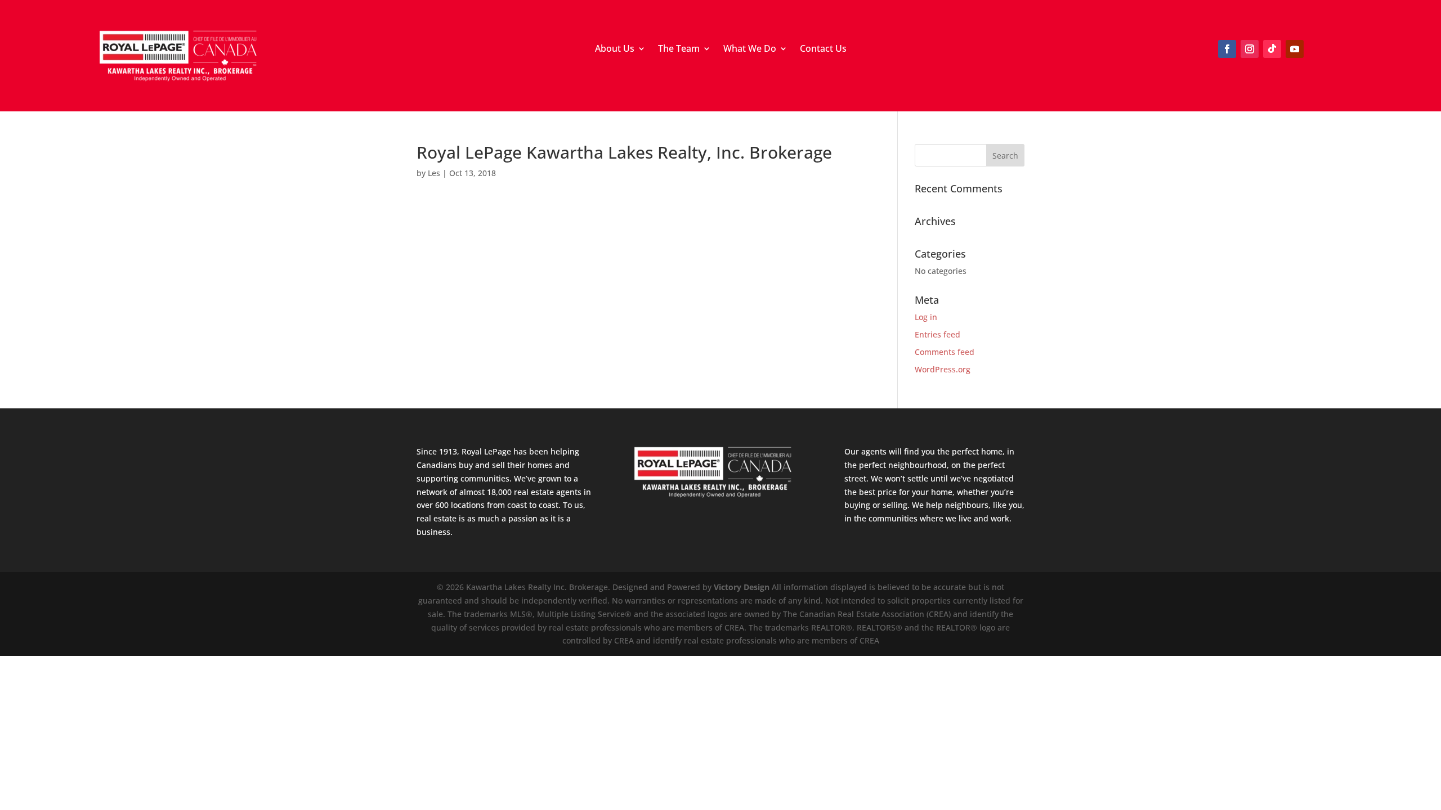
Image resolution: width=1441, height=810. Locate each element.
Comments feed (944, 351)
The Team (679, 49)
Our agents (865, 451)
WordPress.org (942, 369)
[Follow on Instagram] (1250, 49)
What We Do (749, 49)
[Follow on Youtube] (1295, 49)
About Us (614, 49)
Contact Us (823, 49)
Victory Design (741, 587)
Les (434, 173)
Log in (926, 317)
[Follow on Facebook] (1227, 49)
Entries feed (937, 334)
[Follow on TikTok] (1272, 49)
